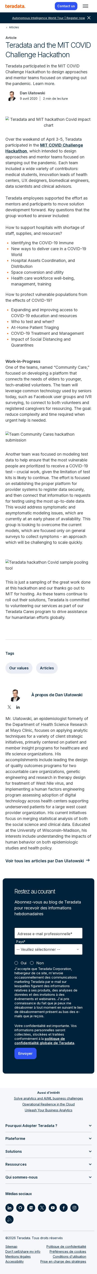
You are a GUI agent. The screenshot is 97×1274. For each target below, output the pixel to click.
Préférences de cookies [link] (68, 1251)
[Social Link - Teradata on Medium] (31, 1208)
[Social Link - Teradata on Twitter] (42, 1208)
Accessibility (14, 1261)
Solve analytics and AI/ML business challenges (48, 1098)
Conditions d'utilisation (69, 1256)
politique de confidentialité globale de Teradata (44, 1040)
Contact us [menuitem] (66, 6)
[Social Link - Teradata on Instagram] (74, 1208)
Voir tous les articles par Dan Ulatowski (44, 860)
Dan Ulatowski (32, 93)
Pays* (20, 942)
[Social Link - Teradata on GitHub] (20, 1208)
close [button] (89, 18)
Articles (47, 668)
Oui (23, 963)
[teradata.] (15, 6)
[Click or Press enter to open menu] (85, 6)
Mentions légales (18, 1256)
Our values (19, 668)
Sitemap (11, 1246)
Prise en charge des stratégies (63, 1261)
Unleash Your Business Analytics (48, 1110)
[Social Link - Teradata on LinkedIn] (9, 1208)
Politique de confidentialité (66, 1246)
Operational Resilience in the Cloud (48, 1104)
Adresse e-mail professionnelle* (44, 934)
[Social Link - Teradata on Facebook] (64, 1208)
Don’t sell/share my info (22, 1251)
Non (40, 963)
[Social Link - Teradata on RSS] (9, 1219)
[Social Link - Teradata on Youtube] (53, 1208)
